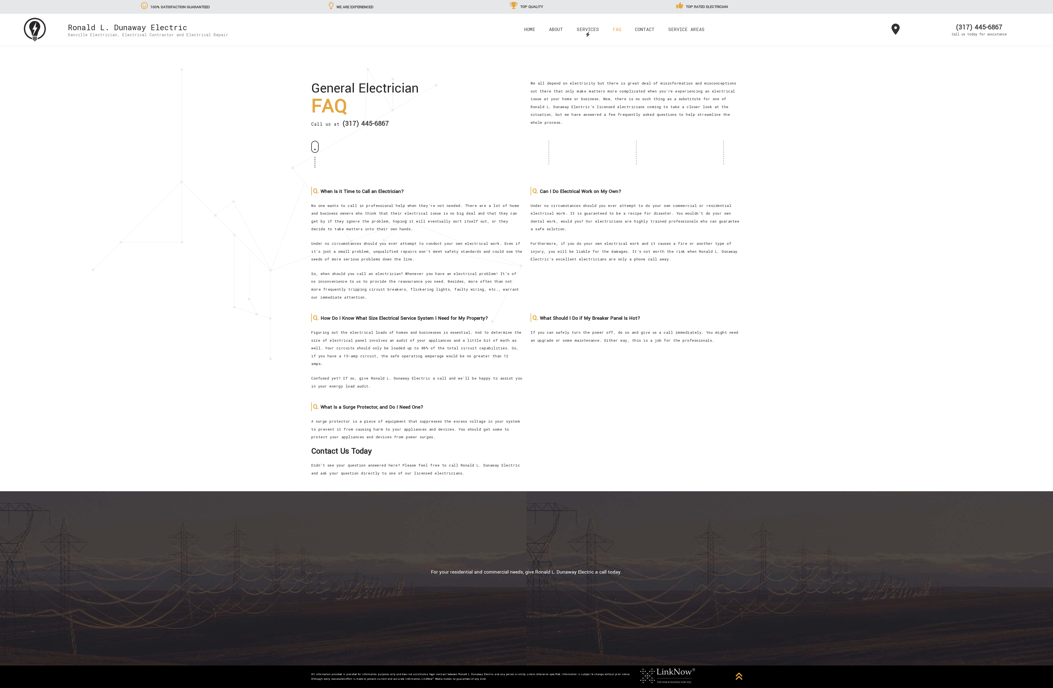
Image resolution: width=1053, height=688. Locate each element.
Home (529, 29)
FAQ (617, 29)
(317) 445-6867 (979, 27)
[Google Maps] (895, 31)
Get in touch (526, 603)
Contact (645, 29)
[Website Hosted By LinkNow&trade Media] (667, 675)
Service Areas (686, 29)
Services (588, 29)
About (556, 29)
